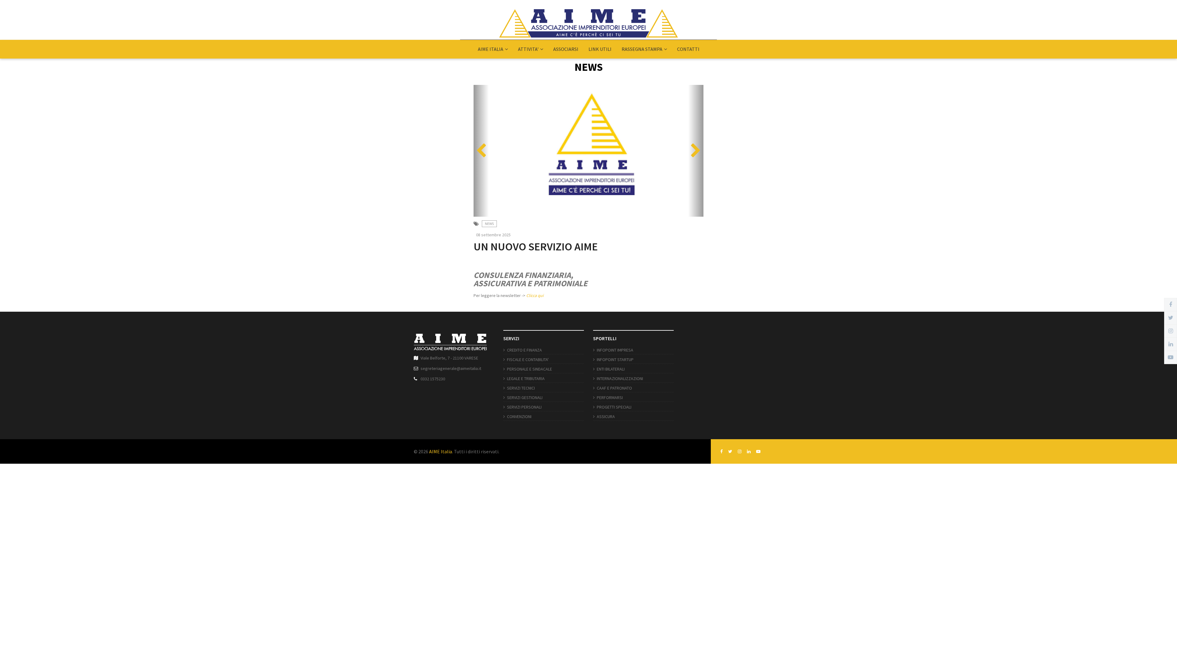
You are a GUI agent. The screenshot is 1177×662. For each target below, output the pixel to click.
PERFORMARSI (610, 397)
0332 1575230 (433, 379)
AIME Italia (440, 451)
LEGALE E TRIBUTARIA (526, 378)
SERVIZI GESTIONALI (525, 397)
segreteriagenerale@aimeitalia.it (451, 368)
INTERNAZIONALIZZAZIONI (620, 378)
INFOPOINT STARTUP (615, 359)
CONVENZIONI (519, 416)
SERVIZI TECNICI (521, 388)
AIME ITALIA (490, 49)
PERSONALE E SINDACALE (529, 369)
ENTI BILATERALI (611, 369)
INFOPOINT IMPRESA (615, 350)
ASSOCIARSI (565, 49)
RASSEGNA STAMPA (642, 49)
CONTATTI (688, 49)
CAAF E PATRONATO (614, 388)
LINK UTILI (599, 49)
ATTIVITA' (528, 49)
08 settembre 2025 (493, 235)
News (489, 223)
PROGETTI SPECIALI (614, 407)
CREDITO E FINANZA (524, 350)
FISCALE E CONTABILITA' (528, 359)
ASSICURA (606, 416)
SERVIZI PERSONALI (524, 407)
